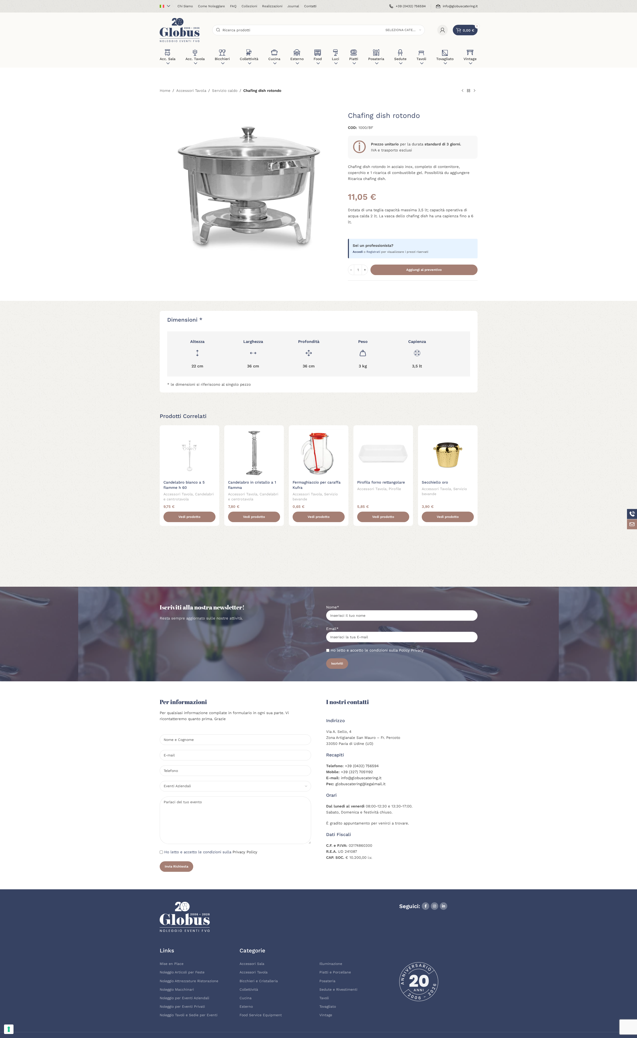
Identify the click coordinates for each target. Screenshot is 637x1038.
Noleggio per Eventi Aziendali (184, 998)
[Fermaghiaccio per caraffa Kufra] (319, 453)
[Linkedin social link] (443, 906)
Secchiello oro (435, 482)
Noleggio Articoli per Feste (182, 972)
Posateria (327, 981)
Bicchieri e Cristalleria (259, 981)
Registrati (373, 252)
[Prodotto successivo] (475, 91)
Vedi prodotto (189, 517)
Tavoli (324, 998)
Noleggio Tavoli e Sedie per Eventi (189, 1015)
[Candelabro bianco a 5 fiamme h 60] (189, 453)
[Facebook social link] (425, 906)
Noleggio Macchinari (177, 989)
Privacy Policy (245, 852)
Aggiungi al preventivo (424, 270)
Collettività (249, 989)
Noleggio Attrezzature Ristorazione (189, 981)
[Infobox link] (407, 6)
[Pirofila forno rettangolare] (383, 453)
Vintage (325, 1015)
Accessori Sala (252, 964)
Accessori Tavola (191, 90)
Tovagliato (327, 1006)
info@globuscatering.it (361, 778)
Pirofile (395, 489)
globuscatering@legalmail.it (360, 784)
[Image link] (185, 916)
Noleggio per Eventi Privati (182, 1006)
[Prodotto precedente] (463, 91)
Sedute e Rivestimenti (338, 989)
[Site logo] (180, 30)
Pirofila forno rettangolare (381, 482)
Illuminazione (330, 964)
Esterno (246, 1006)
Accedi (358, 252)
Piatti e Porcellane (335, 972)
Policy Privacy (411, 650)
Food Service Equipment (261, 1015)
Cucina (246, 998)
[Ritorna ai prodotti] (469, 91)
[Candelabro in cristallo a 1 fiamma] (254, 453)
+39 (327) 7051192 (357, 772)
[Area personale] (442, 30)
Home (165, 90)
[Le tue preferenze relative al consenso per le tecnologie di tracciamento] (9, 1029)
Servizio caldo (225, 90)
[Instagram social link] (434, 906)
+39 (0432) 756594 (362, 766)
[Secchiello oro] (448, 453)
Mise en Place (171, 964)
